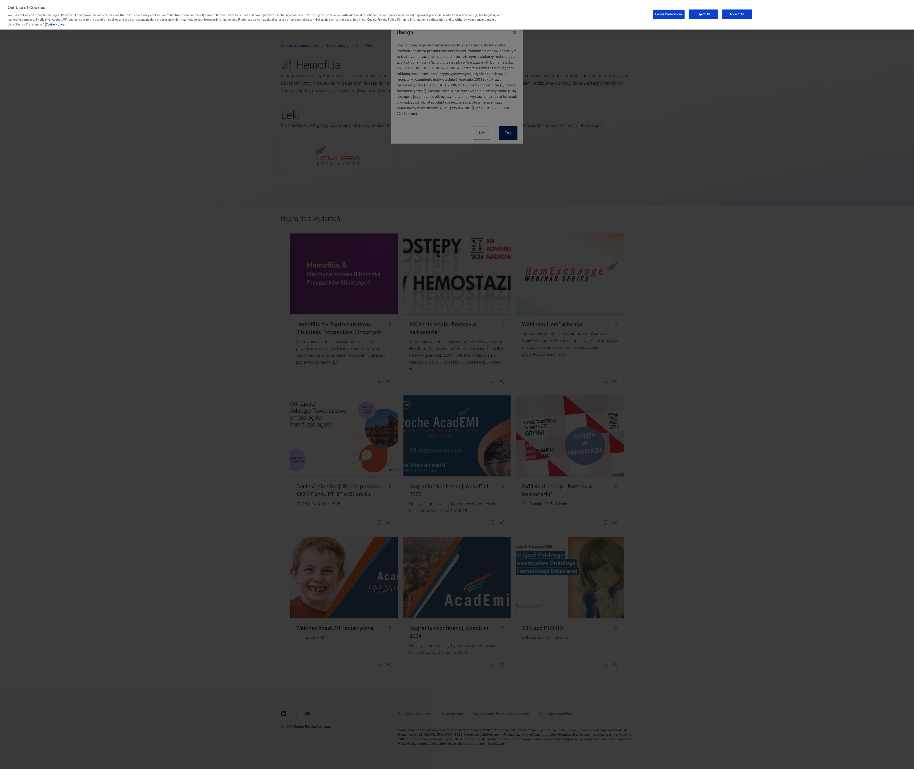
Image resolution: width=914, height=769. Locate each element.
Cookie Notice (55, 24)
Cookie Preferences (668, 14)
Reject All (703, 14)
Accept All (737, 14)
